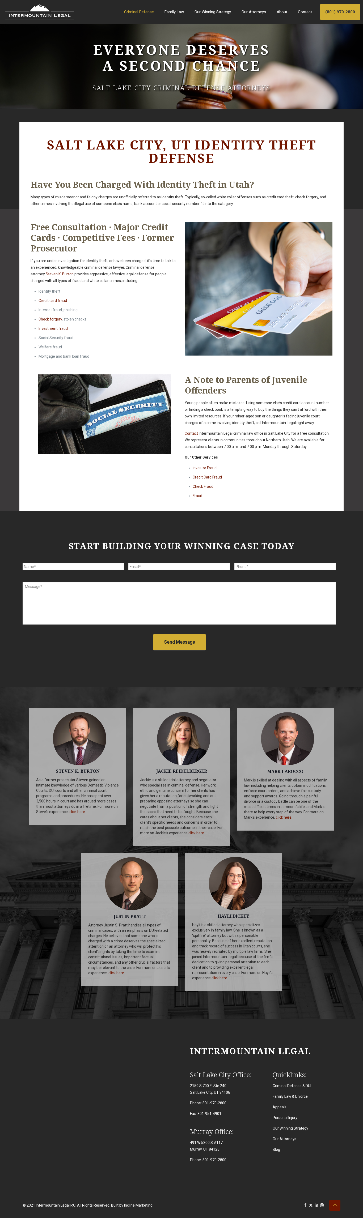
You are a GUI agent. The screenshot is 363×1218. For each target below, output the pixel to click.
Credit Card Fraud (207, 477)
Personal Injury (285, 1118)
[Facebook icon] (305, 1205)
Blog (276, 1149)
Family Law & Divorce (290, 1096)
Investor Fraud (205, 468)
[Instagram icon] (322, 1205)
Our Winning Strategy (290, 1128)
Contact (191, 433)
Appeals (279, 1107)
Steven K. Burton (60, 274)
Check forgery (50, 319)
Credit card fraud (53, 300)
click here (77, 812)
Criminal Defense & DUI (292, 1086)
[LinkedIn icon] (316, 1205)
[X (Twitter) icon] (311, 1205)
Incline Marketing (138, 1205)
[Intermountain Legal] (39, 12)
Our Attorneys (284, 1139)
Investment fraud (53, 328)
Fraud (197, 496)
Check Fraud (203, 486)
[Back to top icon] (334, 1205)
